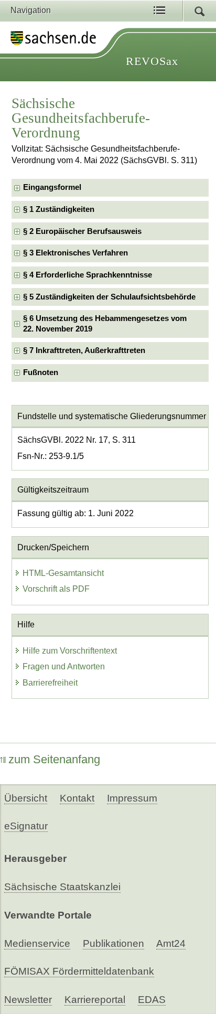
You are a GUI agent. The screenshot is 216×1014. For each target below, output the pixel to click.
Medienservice (37, 943)
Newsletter (28, 999)
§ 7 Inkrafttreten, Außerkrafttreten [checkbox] (84, 350)
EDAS (152, 999)
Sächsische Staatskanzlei (62, 886)
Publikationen (113, 943)
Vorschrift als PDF (56, 588)
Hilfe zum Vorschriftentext (70, 650)
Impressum (132, 798)
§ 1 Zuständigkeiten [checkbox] (58, 209)
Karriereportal (94, 999)
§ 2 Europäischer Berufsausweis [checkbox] (82, 231)
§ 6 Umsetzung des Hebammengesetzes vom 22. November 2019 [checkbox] (105, 323)
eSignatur (26, 825)
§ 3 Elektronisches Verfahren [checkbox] (75, 253)
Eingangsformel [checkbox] (52, 187)
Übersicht (25, 798)
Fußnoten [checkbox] (40, 372)
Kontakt (77, 798)
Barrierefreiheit (50, 682)
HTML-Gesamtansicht (63, 573)
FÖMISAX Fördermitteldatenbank (79, 971)
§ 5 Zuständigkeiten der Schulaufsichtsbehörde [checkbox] (109, 297)
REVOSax (152, 61)
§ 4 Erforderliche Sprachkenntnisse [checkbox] (87, 275)
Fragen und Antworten (64, 666)
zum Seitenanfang (54, 759)
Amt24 (171, 943)
